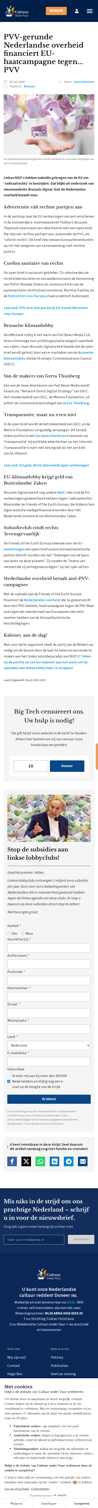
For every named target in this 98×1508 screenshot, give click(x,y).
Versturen (81, 1239)
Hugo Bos (14, 1373)
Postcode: (16, 971)
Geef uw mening (63, 1373)
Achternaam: (18, 955)
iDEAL (71, 1302)
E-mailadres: (18, 1053)
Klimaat (29, 86)
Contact (13, 1365)
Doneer (56, 10)
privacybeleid (15, 1120)
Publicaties (59, 1365)
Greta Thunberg (76, 403)
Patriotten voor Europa (27, 296)
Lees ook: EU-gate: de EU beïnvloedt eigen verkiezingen (46, 465)
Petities (57, 1357)
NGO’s (62, 492)
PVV (80, 234)
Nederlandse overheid (42, 600)
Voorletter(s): (19, 939)
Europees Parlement (51, 435)
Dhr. (15, 933)
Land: (12, 1036)
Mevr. (30, 933)
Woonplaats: (18, 1020)
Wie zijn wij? (16, 1357)
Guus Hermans (84, 82)
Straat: (13, 1004)
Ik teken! (49, 1098)
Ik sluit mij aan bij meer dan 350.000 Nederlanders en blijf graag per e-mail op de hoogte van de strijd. (39, 1081)
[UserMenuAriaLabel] (76, 11)
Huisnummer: (19, 988)
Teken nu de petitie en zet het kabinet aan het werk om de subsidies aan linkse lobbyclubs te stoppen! (47, 662)
